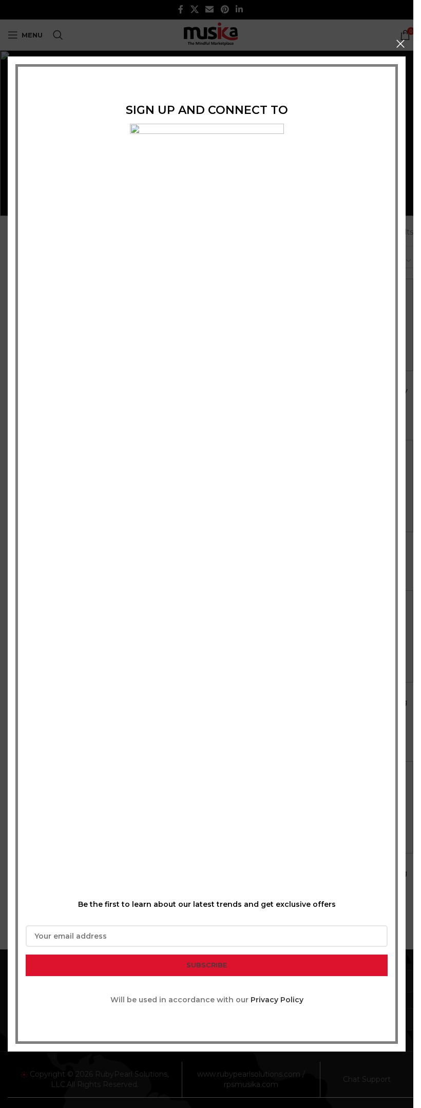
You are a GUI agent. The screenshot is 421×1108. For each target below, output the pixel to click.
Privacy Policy (277, 999)
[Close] (400, 43)
